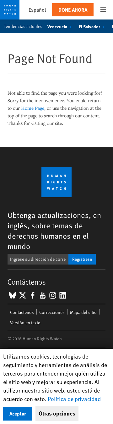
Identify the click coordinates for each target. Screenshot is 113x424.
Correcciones (52, 312)
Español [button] (37, 9)
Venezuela (57, 26)
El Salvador (89, 26)
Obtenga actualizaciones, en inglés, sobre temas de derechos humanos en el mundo (54, 230)
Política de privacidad (74, 399)
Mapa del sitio (83, 312)
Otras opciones (57, 413)
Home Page (32, 108)
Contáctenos (22, 312)
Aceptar (17, 413)
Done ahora (72, 9)
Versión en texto (25, 323)
